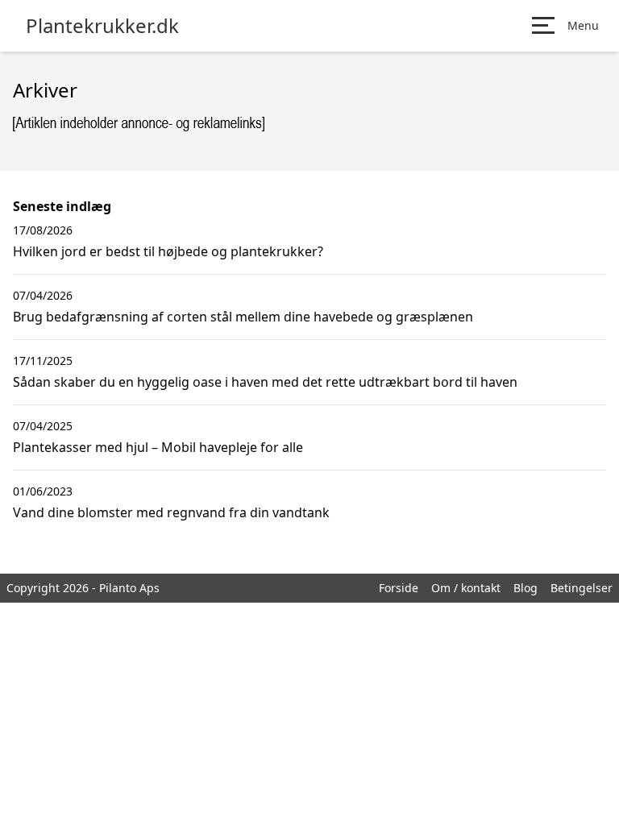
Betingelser (581, 587)
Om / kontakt (466, 587)
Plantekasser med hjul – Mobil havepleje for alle (158, 447)
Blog (525, 587)
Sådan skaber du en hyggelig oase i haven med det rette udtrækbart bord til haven (265, 382)
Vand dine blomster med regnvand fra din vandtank (171, 512)
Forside (398, 587)
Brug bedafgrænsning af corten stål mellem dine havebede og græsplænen (243, 316)
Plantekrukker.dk (102, 26)
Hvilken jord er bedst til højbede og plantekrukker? (168, 251)
